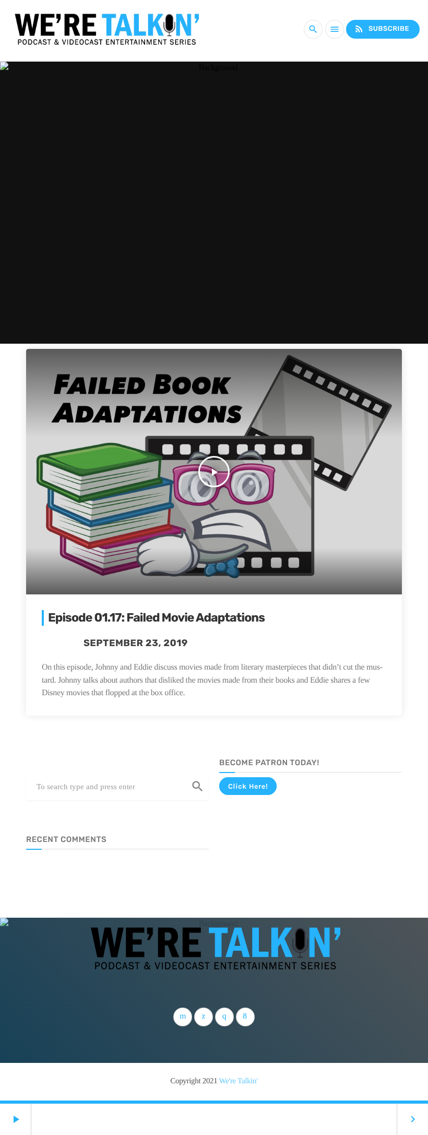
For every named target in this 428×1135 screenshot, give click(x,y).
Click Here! (248, 786)
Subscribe (381, 29)
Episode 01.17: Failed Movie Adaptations (156, 617)
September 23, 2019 (136, 643)
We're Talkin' (238, 1081)
